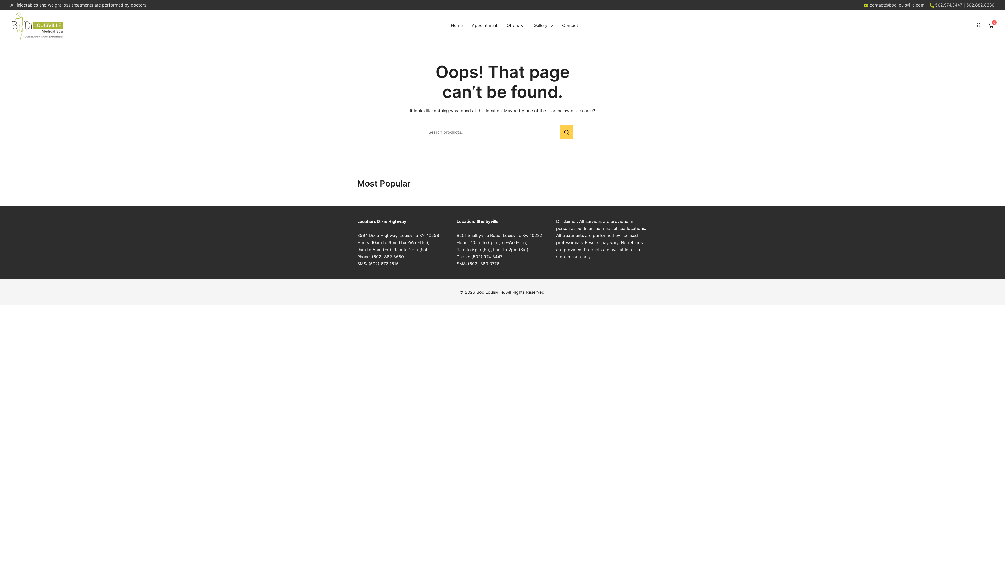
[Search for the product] (566, 132)
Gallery (541, 25)
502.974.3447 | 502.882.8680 (965, 5)
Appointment (485, 25)
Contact (570, 25)
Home (457, 25)
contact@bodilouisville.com (897, 5)
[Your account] (978, 25)
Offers (513, 25)
